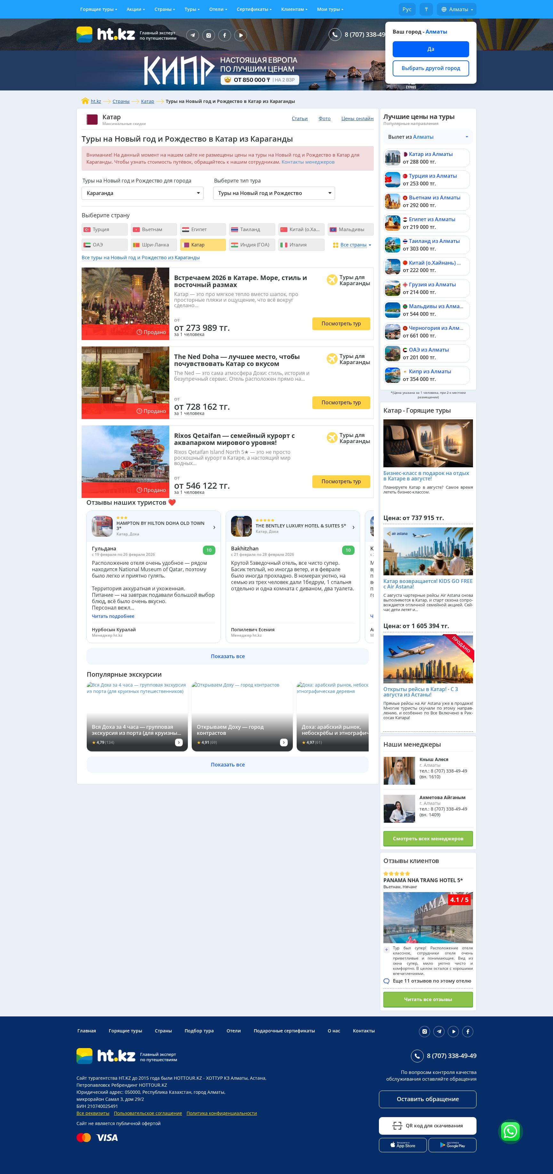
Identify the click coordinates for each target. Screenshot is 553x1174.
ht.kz (96, 101)
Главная (86, 1031)
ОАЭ (97, 244)
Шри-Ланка (155, 244)
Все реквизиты (92, 1113)
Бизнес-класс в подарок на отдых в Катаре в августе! (426, 476)
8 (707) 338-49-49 (369, 34)
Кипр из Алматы (430, 371)
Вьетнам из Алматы (435, 197)
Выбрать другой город (431, 68)
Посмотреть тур (341, 323)
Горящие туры (97, 9)
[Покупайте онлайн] (98, 1137)
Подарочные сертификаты (284, 1031)
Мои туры (328, 9)
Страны (163, 9)
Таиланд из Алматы (434, 241)
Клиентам (292, 9)
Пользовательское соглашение (148, 1113)
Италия (297, 244)
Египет (198, 229)
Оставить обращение (428, 1099)
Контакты (364, 1031)
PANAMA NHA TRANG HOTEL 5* (423, 880)
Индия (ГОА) (254, 244)
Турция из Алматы (433, 175)
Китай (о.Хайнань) (306, 229)
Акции (134, 9)
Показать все (228, 656)
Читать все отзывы (428, 999)
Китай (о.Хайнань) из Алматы (447, 262)
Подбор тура (199, 1031)
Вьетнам (151, 229)
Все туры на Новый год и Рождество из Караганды (141, 257)
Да (431, 48)
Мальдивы (351, 229)
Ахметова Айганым (443, 797)
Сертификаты (252, 9)
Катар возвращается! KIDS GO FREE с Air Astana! (428, 584)
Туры (190, 9)
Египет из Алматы (432, 219)
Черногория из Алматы (439, 327)
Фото (325, 118)
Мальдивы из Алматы (437, 306)
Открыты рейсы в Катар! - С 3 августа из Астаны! (420, 692)
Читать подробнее (113, 616)
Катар (147, 101)
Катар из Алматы (431, 154)
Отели (216, 9)
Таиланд (249, 229)
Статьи (300, 118)
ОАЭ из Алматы (429, 349)
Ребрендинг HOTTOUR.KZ (139, 1085)
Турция (100, 229)
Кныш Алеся (434, 759)
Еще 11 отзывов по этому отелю (432, 980)
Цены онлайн (357, 118)
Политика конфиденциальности (222, 1113)
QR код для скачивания (434, 1125)
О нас (334, 1031)
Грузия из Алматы (432, 284)
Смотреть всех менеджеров (428, 838)
